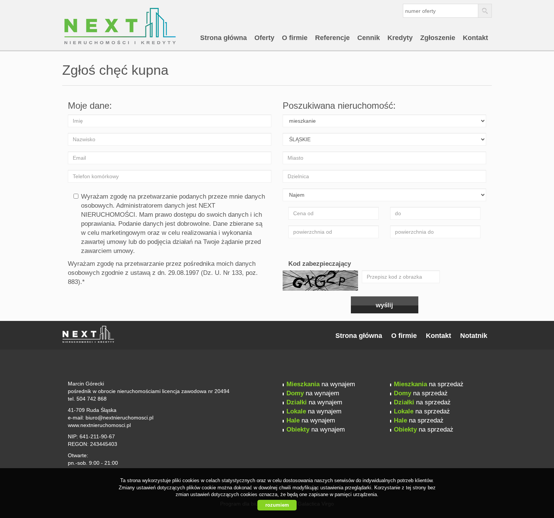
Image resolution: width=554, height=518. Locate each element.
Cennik (368, 38)
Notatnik (473, 335)
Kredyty (400, 38)
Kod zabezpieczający (319, 263)
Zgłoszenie (437, 38)
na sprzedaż (429, 384)
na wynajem (320, 384)
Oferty (264, 38)
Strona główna (223, 38)
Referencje (332, 38)
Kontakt (475, 38)
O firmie (295, 38)
